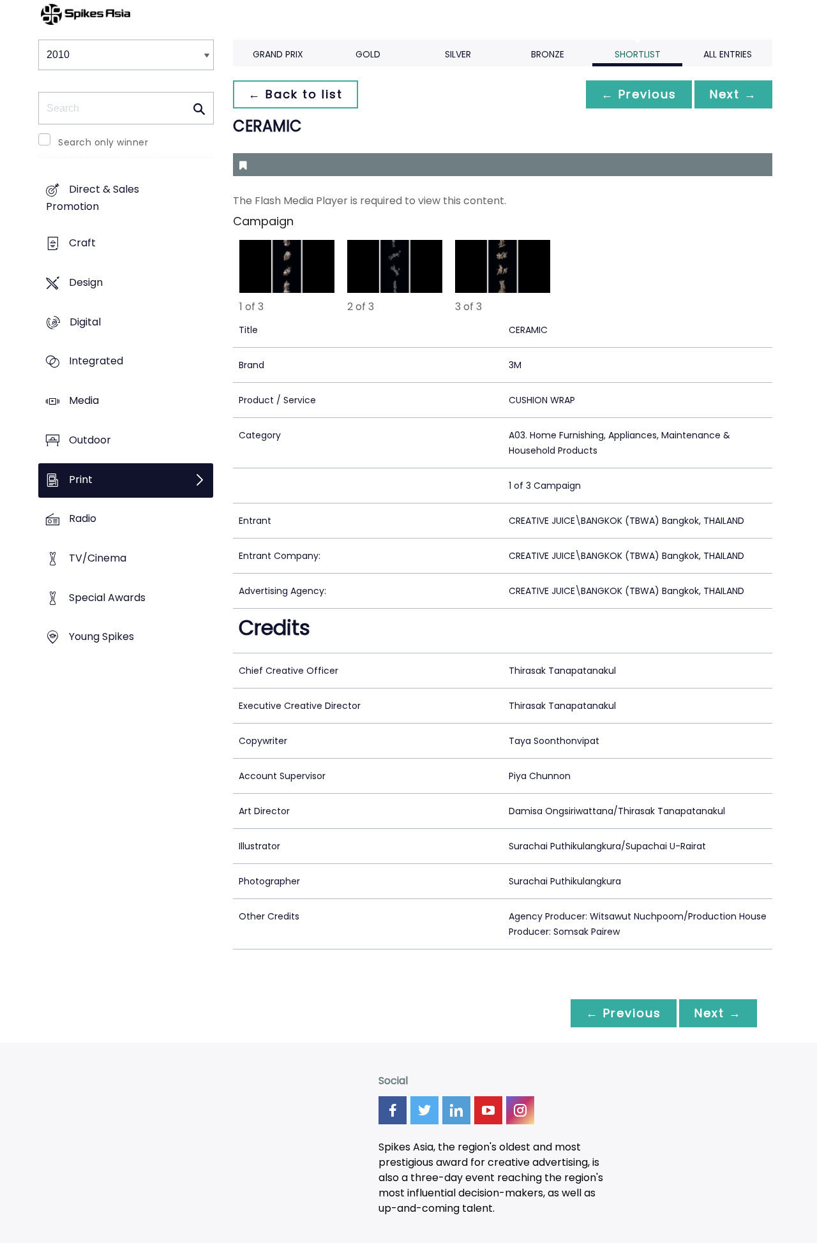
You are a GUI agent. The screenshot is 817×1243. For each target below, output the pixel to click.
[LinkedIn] (456, 1110)
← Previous (639, 94)
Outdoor (90, 440)
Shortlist (638, 54)
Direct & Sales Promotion (92, 198)
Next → (733, 94)
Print (81, 479)
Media (84, 400)
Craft (82, 243)
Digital (85, 322)
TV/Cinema (97, 558)
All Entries (727, 54)
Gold (368, 54)
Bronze (547, 54)
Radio (82, 519)
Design (86, 282)
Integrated (96, 361)
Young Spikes (101, 637)
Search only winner (103, 142)
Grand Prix (278, 54)
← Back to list (295, 94)
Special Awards (107, 597)
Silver (458, 54)
